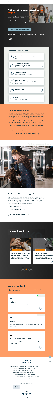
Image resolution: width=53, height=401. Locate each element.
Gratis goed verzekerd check (33, 376)
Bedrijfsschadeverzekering (20, 368)
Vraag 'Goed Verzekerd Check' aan (19, 29)
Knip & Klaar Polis (31, 368)
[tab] (26, 269)
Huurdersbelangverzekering (33, 378)
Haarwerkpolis (30, 372)
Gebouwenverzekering (21, 376)
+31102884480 (13, 326)
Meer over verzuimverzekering (18, 214)
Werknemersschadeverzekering (19, 370)
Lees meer (24, 262)
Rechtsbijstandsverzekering (20, 374)
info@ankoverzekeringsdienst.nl (27, 304)
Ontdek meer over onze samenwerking (26, 133)
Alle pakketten (30, 370)
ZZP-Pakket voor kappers (32, 366)
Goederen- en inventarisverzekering (18, 366)
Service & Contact (31, 374)
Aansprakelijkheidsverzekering (19, 372)
